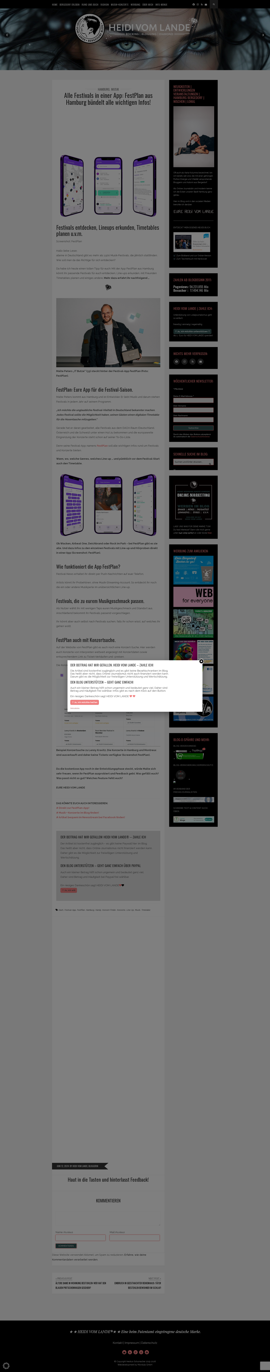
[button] (6, 1366)
